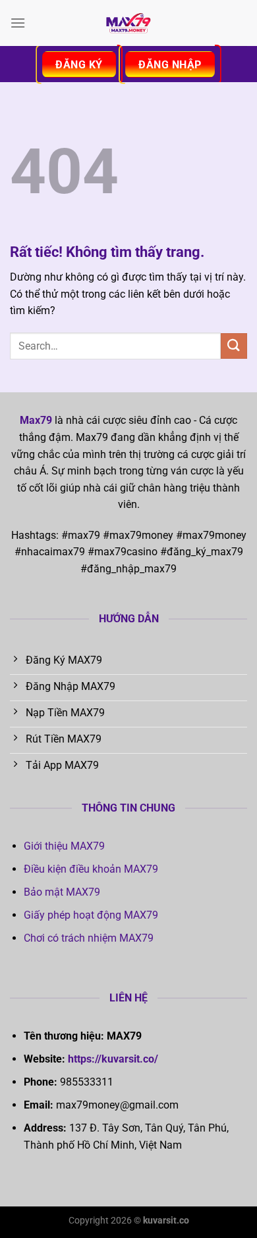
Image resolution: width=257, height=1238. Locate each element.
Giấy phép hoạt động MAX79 (91, 915)
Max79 (36, 420)
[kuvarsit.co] (128, 23)
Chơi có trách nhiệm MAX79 (89, 938)
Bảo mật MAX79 (62, 892)
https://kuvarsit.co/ (113, 1059)
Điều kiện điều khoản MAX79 (91, 869)
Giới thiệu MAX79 (64, 846)
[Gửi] (234, 346)
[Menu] (18, 23)
